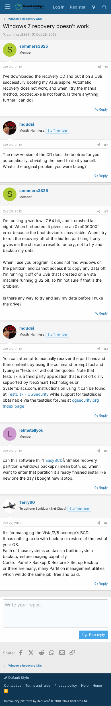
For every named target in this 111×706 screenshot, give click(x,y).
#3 (106, 211)
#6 (106, 523)
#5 (106, 451)
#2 (106, 145)
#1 (106, 67)
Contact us (12, 685)
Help (85, 685)
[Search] (104, 7)
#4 (106, 349)
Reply (103, 109)
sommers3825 (18, 34)
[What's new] (93, 7)
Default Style (18, 677)
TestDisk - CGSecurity (28, 394)
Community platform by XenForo (46, 701)
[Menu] (7, 7)
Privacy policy (65, 685)
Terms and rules (37, 685)
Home (97, 685)
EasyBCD (54, 460)
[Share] (99, 67)
